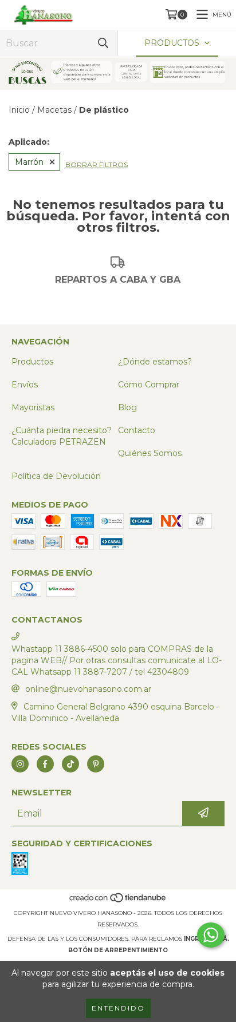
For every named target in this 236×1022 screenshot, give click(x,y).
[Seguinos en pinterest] (95, 764)
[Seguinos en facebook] (45, 764)
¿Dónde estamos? (155, 361)
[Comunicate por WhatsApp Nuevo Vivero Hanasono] (211, 935)
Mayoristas (32, 407)
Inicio (19, 110)
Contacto (136, 430)
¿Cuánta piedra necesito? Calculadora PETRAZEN (61, 436)
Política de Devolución (56, 476)
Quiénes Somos (150, 453)
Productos (32, 361)
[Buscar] (103, 43)
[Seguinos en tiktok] (70, 764)
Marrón (29, 162)
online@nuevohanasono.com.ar (88, 689)
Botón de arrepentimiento (118, 950)
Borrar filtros (96, 164)
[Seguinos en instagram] (20, 764)
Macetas (54, 110)
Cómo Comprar (148, 384)
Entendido (118, 1008)
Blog (127, 407)
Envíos (24, 384)
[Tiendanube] (118, 901)
